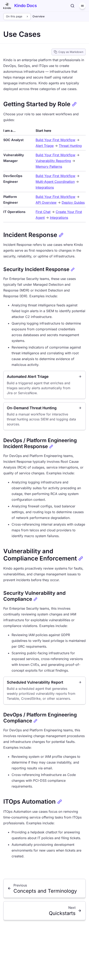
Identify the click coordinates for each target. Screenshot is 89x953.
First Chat (43, 212)
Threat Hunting (70, 146)
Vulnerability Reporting (53, 161)
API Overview (46, 202)
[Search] (72, 6)
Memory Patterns (49, 166)
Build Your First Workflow (55, 140)
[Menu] (82, 5)
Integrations (45, 187)
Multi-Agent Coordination (55, 182)
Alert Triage (45, 146)
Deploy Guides (73, 202)
